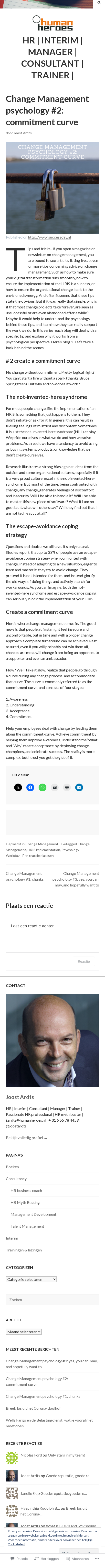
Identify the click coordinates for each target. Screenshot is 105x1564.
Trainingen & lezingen (24, 1250)
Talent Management (27, 1226)
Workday (13, 855)
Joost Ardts (23, 133)
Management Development (33, 1214)
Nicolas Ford (31, 1455)
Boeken (12, 1166)
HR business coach (26, 1190)
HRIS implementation (44, 850)
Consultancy (16, 1178)
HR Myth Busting (25, 1202)
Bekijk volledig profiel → (27, 1137)
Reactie (84, 961)
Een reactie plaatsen (38, 855)
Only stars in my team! (66, 1455)
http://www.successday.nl (49, 237)
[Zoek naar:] (52, 1299)
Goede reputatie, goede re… (69, 1475)
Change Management (41, 844)
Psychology (70, 850)
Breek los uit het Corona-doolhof (33, 1408)
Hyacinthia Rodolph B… (40, 1508)
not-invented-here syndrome (49, 431)
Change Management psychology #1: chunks (43, 1396)
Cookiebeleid (16, 1544)
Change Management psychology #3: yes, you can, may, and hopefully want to (75, 879)
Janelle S (28, 1493)
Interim (12, 1238)
